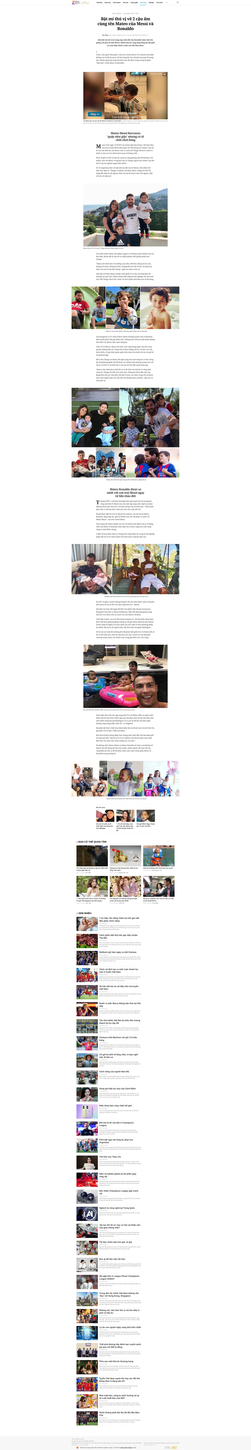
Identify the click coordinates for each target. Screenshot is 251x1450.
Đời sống (143, 2)
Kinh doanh (116, 2)
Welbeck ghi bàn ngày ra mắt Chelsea (117, 952)
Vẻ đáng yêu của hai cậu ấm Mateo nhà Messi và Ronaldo (102, 121)
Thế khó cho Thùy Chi (110, 1157)
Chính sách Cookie (126, 1447)
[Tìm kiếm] (177, 2)
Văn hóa (125, 2)
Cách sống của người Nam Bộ (114, 1071)
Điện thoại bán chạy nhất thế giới (115, 1106)
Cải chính (159, 2)
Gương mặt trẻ (131, 13)
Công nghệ (134, 2)
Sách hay (108, 2)
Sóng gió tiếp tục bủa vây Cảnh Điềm (117, 1089)
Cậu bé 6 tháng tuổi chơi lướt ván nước (158, 868)
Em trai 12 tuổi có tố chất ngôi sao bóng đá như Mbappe (104, 826)
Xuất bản (99, 2)
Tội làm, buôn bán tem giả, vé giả (115, 1242)
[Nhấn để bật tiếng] (165, 74)
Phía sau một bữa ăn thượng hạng (116, 1361)
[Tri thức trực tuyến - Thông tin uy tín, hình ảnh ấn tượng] (80, 2)
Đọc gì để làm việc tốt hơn (112, 1259)
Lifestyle (151, 2)
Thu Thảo (105, 35)
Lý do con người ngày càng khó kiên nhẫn (120, 1327)
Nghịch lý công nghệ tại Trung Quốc (117, 1208)
